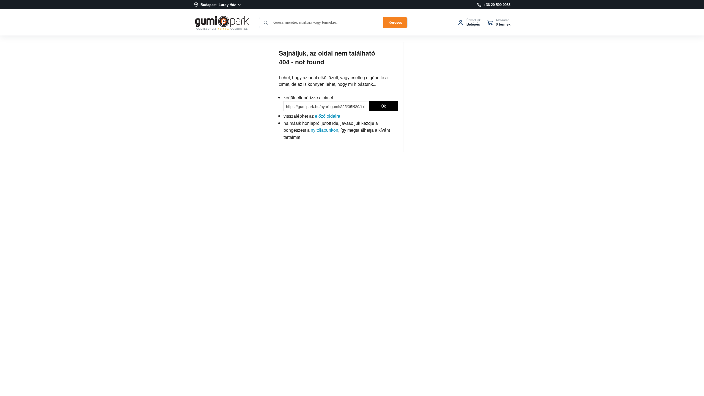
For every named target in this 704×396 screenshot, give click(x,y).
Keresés (395, 22)
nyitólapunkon (324, 130)
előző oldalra (327, 116)
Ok (383, 106)
